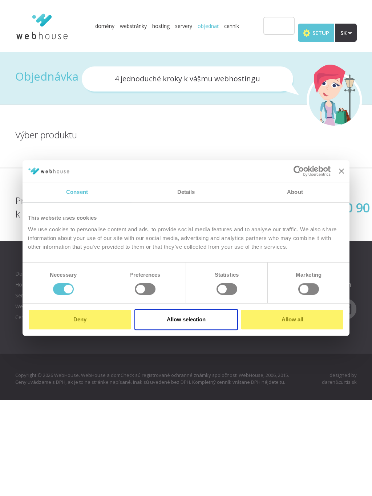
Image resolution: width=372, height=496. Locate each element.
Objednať (208, 26)
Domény (104, 26)
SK (344, 32)
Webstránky (133, 26)
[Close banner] (341, 171)
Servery (183, 26)
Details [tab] (186, 192)
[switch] (145, 289)
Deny (79, 319)
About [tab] (295, 192)
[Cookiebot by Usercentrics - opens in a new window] (299, 171)
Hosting (161, 26)
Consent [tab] (77, 192)
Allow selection (186, 319)
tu (282, 382)
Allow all (292, 319)
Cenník (231, 26)
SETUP (320, 32)
